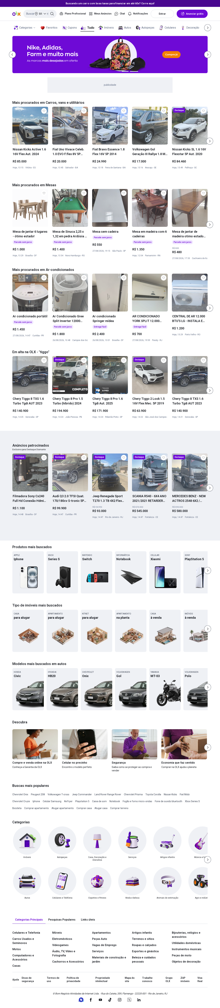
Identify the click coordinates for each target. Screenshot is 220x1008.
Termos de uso (53, 980)
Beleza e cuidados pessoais (144, 959)
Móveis (57, 932)
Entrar (162, 13)
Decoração (192, 27)
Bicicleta (16, 808)
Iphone (36, 801)
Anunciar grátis (195, 13)
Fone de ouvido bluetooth (168, 801)
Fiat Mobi (185, 794)
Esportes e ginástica (145, 951)
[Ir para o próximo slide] (209, 141)
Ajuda (15, 979)
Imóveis (109, 27)
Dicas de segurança (28, 980)
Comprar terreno (119, 808)
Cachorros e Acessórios (68, 961)
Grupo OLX (169, 980)
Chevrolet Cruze (21, 801)
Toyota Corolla (153, 794)
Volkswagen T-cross (58, 794)
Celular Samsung (52, 801)
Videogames (60, 945)
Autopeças (147, 27)
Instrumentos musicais (186, 949)
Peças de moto (181, 955)
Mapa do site (130, 980)
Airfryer (68, 801)
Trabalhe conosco (147, 980)
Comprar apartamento (36, 808)
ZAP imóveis (185, 980)
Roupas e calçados (144, 945)
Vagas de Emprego (104, 945)
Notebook (114, 801)
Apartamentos (101, 932)
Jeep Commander (82, 794)
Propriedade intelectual (102, 980)
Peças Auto (99, 939)
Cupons (72, 27)
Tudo (90, 27)
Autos (127, 27)
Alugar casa (101, 808)
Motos (16, 949)
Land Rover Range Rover (108, 794)
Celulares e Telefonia (26, 932)
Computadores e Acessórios (23, 957)
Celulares (170, 27)
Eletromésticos (62, 939)
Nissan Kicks (170, 794)
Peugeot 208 (38, 794)
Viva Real (199, 980)
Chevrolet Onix (20, 794)
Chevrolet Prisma (133, 794)
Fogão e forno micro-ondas (137, 801)
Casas (16, 965)
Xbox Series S (192, 801)
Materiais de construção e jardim (109, 959)
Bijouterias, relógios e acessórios (186, 934)
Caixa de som (99, 801)
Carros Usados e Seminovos (23, 941)
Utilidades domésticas (186, 943)
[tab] (29, 920)
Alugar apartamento (63, 808)
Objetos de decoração (186, 961)
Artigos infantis (142, 932)
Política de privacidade (73, 980)
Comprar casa (84, 808)
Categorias (25, 27)
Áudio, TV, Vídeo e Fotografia (63, 953)
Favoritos (51, 27)
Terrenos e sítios (143, 939)
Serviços (98, 951)
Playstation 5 (82, 801)
